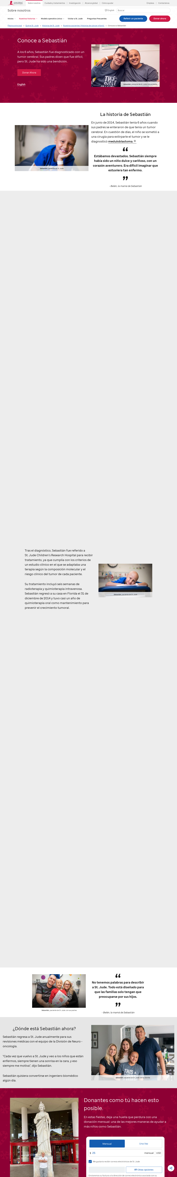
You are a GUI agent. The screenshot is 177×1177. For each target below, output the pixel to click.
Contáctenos (163, 3)
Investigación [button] (75, 3)
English (111, 10)
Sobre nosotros (19, 10)
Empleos (150, 3)
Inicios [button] (10, 18)
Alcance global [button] (91, 3)
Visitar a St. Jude (75, 18)
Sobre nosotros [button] (34, 3)
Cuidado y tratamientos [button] (55, 3)
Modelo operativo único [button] (51, 18)
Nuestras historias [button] (27, 18)
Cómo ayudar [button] (107, 3)
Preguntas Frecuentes (97, 18)
